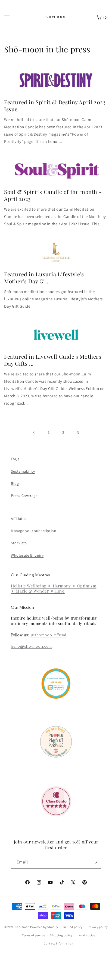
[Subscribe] (95, 862)
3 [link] (78, 432)
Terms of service (33, 935)
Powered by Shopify (44, 927)
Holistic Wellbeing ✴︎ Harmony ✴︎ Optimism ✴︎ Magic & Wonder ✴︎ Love (53, 588)
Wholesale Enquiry (27, 555)
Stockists (19, 542)
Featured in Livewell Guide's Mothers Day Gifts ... (52, 360)
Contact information (58, 943)
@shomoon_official (48, 635)
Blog (15, 483)
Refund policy (73, 927)
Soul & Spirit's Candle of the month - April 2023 (53, 195)
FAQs (15, 458)
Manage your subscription (33, 530)
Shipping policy (61, 935)
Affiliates (18, 518)
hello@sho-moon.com (31, 646)
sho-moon (22, 927)
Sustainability (23, 471)
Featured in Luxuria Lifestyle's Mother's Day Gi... (44, 278)
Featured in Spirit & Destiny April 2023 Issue (54, 106)
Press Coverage (24, 495)
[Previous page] (34, 432)
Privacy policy (98, 927)
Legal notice (86, 935)
